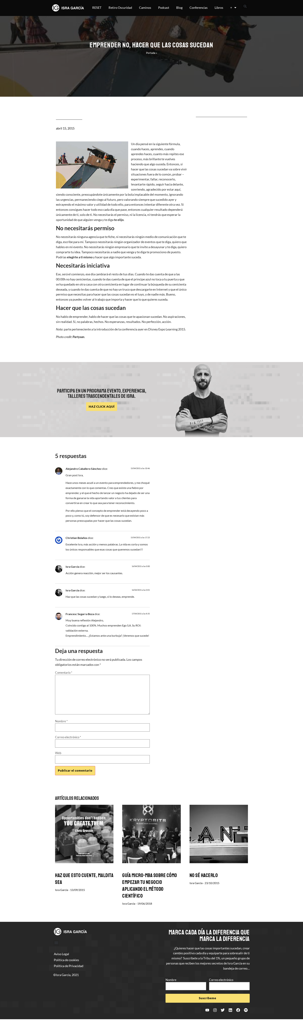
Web (58, 752)
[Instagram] (215, 1010)
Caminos (145, 7)
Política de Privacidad (68, 966)
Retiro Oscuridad (120, 7)
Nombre (61, 721)
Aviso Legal (61, 954)
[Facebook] (238, 1010)
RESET (97, 7)
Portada (150, 52)
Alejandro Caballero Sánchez (84, 468)
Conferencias (199, 7)
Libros (219, 7)
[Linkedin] (230, 1010)
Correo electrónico (68, 737)
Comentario (63, 672)
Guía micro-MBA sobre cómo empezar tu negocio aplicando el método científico (149, 885)
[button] (245, 6)
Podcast (163, 7)
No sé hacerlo (204, 875)
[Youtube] (207, 1010)
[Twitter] (223, 1010)
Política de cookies (66, 960)
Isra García (72, 566)
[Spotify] (246, 1010)
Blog (179, 7)
